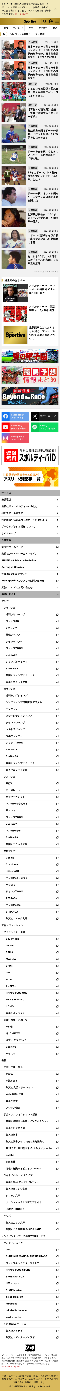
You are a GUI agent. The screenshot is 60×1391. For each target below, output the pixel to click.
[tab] (31, 28)
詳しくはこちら (23, 13)
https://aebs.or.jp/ (11, 1366)
